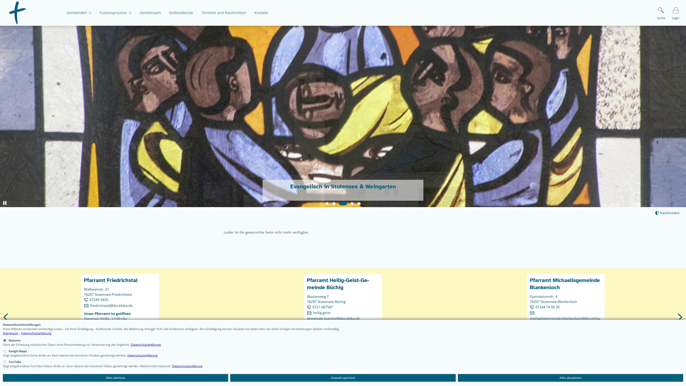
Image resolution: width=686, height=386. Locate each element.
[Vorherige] (6, 317)
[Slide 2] (334, 203)
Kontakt (261, 12)
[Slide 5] (359, 203)
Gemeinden (77, 12)
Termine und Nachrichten (223, 12)
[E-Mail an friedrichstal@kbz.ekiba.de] (87, 305)
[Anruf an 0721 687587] (309, 307)
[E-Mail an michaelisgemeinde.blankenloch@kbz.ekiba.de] (533, 312)
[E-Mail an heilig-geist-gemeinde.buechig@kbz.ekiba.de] (310, 312)
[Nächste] (679, 317)
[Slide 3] (340, 203)
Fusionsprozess (114, 12)
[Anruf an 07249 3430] (87, 299)
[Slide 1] (327, 203)
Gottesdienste (181, 12)
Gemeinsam (150, 12)
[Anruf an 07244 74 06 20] (532, 307)
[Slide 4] (350, 203)
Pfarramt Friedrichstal (111, 280)
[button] (5, 203)
